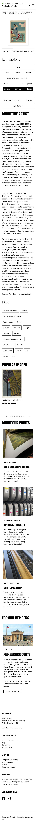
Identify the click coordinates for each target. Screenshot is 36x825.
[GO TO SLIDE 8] (21, 416)
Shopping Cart (7, 747)
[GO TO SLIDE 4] (12, 416)
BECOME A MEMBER (12, 691)
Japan (5, 356)
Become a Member (9, 767)
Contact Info (7, 745)
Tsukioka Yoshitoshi (10, 310)
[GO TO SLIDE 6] (17, 416)
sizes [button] (7, 72)
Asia (27, 350)
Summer (16, 333)
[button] (18, 84)
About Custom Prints (9, 740)
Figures (24, 310)
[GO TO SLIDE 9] (23, 416)
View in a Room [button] (18, 51)
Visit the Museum (8, 762)
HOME (4, 12)
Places (19, 350)
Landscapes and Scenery (12, 316)
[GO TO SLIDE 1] (6, 416)
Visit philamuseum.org (10, 760)
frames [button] (18, 72)
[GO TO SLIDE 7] (19, 416)
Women (6, 328)
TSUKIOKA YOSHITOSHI (15, 12)
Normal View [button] (7, 51)
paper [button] (18, 67)
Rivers (19, 322)
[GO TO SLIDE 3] (10, 416)
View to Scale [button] (28, 51)
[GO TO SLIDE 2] (8, 416)
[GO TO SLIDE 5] (14, 416)
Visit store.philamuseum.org (12, 728)
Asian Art (20, 345)
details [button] (28, 72)
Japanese (16, 328)
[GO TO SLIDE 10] (25, 416)
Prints (14, 356)
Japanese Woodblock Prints (13, 339)
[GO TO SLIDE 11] (27, 416)
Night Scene (7, 350)
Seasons (6, 333)
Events (4, 765)
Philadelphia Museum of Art (20, 294)
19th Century (7, 345)
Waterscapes (8, 322)
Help (3, 743)
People (26, 328)
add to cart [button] (18, 106)
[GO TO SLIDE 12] (29, 416)
